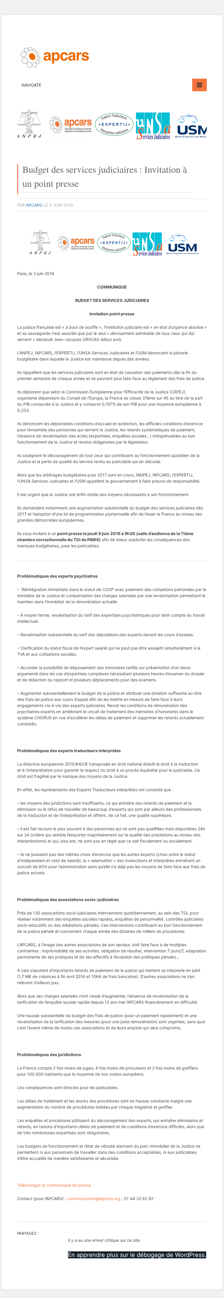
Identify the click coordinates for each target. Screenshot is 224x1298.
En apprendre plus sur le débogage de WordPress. (137, 1254)
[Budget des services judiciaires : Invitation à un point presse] (112, 146)
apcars (34, 205)
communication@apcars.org (93, 1198)
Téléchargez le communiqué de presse (54, 1185)
